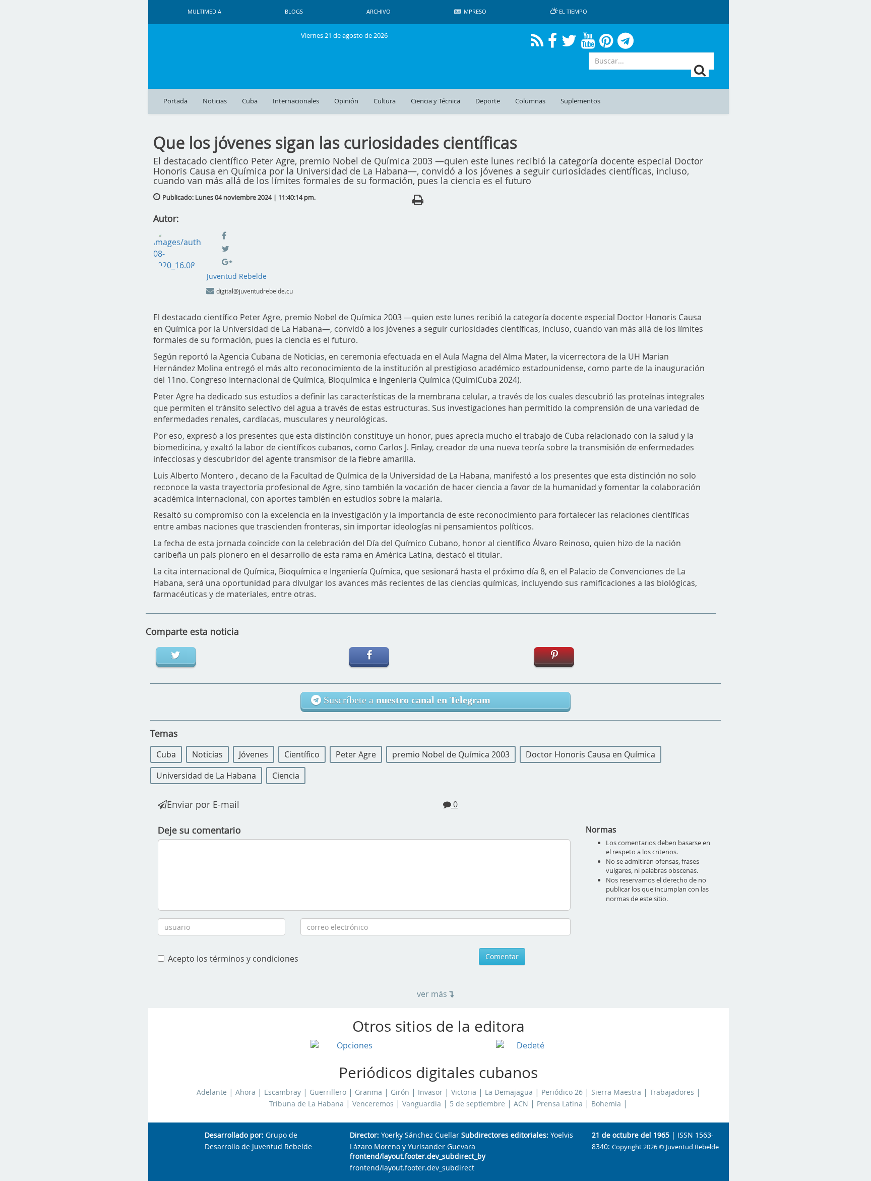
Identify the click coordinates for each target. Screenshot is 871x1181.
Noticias (215, 101)
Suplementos (580, 101)
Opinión (346, 101)
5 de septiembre (477, 1103)
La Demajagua (509, 1092)
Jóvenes (253, 754)
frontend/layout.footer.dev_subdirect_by (417, 1156)
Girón (400, 1092)
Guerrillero (327, 1092)
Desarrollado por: (234, 1135)
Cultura (385, 101)
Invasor (430, 1092)
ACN (521, 1103)
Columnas (530, 101)
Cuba (250, 101)
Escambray (282, 1092)
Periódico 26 (562, 1092)
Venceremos (373, 1103)
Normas (601, 829)
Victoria (463, 1092)
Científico (302, 754)
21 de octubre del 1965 (630, 1135)
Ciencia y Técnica (435, 101)
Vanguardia (421, 1103)
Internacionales (296, 101)
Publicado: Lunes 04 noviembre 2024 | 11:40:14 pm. (239, 197)
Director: (364, 1135)
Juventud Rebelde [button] (237, 276)
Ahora (245, 1092)
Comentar (502, 956)
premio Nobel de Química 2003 (451, 754)
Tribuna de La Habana (306, 1103)
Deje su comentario (199, 830)
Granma (368, 1092)
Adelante (212, 1092)
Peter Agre (356, 754)
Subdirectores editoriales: (504, 1135)
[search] (700, 70)
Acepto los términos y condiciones (233, 958)
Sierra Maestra (616, 1092)
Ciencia (285, 775)
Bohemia (606, 1103)
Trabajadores (672, 1092)
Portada (175, 101)
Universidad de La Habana (206, 775)
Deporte (487, 101)
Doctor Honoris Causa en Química (590, 754)
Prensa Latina (560, 1103)
